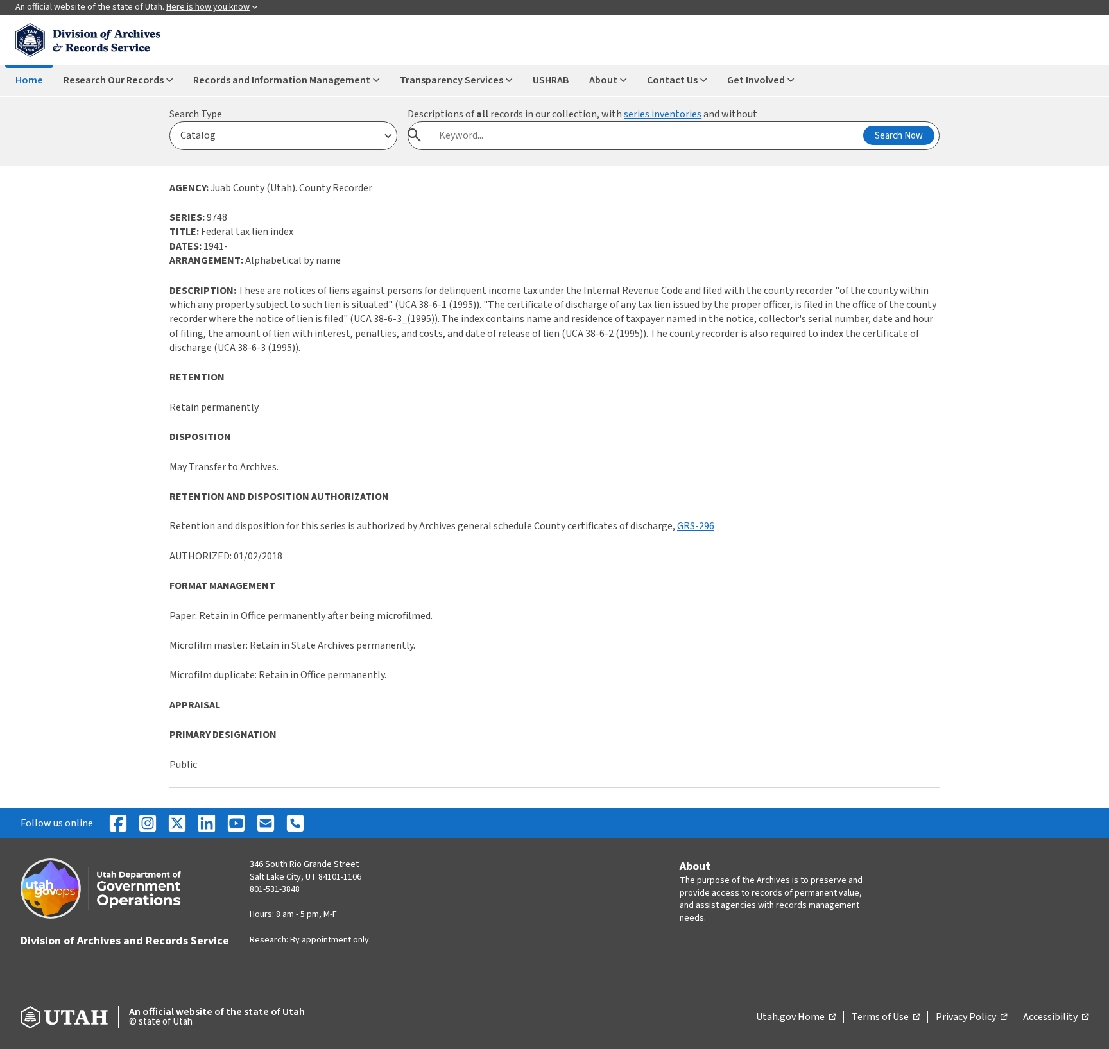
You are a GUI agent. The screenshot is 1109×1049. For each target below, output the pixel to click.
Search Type (195, 114)
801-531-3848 (275, 889)
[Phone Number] (295, 823)
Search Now (899, 135)
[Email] (265, 823)
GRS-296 (695, 526)
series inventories (662, 114)
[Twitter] (177, 823)
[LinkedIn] (206, 823)
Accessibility (1055, 1017)
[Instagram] (147, 823)
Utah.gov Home (796, 1017)
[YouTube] (236, 823)
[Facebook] (118, 823)
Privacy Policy (971, 1017)
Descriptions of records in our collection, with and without (582, 114)
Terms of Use (886, 1017)
